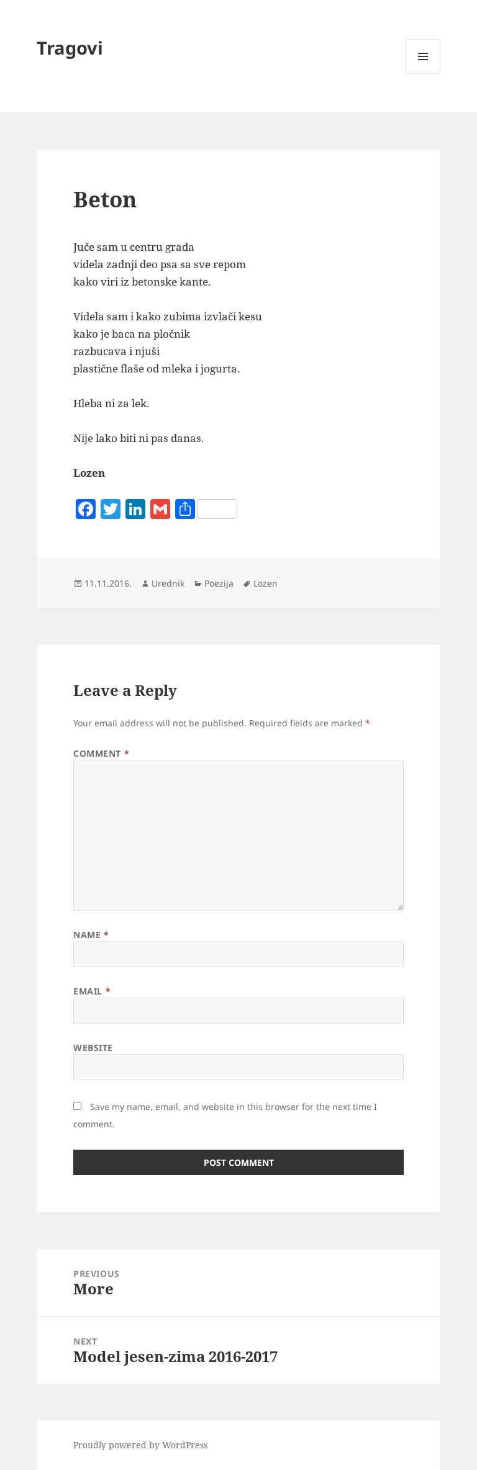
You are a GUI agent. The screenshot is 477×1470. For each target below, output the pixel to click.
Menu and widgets (423, 73)
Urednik (168, 583)
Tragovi (70, 47)
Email (92, 991)
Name (91, 934)
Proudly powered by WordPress (140, 1445)
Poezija (219, 583)
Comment (101, 753)
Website (93, 1047)
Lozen (265, 583)
